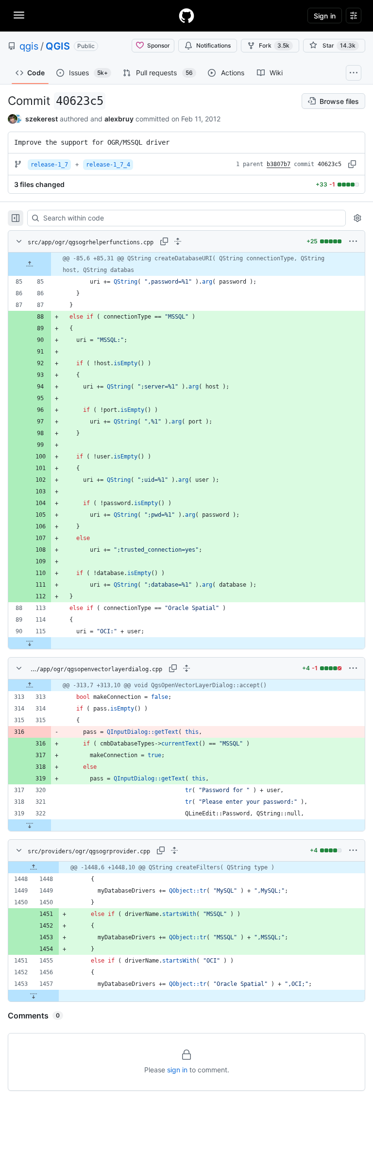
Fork (274, 45)
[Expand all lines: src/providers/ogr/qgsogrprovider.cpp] (174, 850)
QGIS (58, 46)
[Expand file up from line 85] (29, 264)
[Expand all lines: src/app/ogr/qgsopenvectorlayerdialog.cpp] (186, 668)
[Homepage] (186, 15)
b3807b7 (278, 164)
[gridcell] (186, 264)
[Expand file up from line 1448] (33, 867)
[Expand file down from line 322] (29, 825)
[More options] (353, 241)
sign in (177, 1070)
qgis (28, 46)
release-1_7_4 (108, 164)
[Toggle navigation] (19, 15)
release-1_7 (49, 164)
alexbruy (119, 119)
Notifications (213, 45)
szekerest (41, 119)
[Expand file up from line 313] (29, 685)
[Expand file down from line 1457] (33, 995)
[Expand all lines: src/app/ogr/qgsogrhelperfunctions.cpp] (178, 241)
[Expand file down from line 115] (29, 643)
